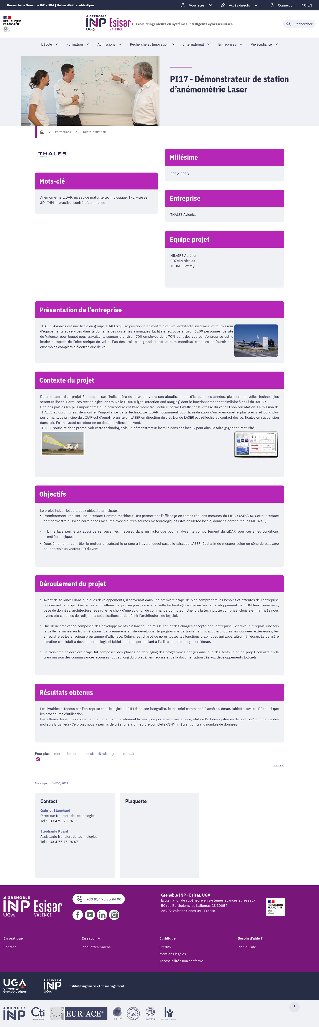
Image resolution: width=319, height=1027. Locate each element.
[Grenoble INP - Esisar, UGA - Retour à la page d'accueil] (108, 24)
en (310, 5)
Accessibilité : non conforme (182, 961)
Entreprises (63, 132)
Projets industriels (94, 132)
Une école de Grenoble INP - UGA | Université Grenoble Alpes (50, 5)
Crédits (165, 947)
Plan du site (247, 947)
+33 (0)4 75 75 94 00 (104, 899)
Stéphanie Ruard (54, 831)
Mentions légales (173, 954)
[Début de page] (296, 1007)
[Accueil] (42, 131)
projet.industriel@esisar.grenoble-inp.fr (104, 753)
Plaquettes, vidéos (96, 947)
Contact (9, 947)
